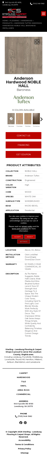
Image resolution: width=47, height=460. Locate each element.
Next (41, 118)
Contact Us (23, 135)
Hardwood (26, 20)
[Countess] (19, 118)
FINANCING (23, 145)
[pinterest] (25, 422)
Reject (30, 237)
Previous (6, 118)
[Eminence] (36, 118)
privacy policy (27, 226)
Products (7, 23)
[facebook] (21, 422)
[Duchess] (28, 118)
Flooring (14, 20)
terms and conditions (20, 229)
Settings (23, 241)
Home (5, 20)
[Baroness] (11, 118)
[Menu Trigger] (43, 13)
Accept (17, 237)
